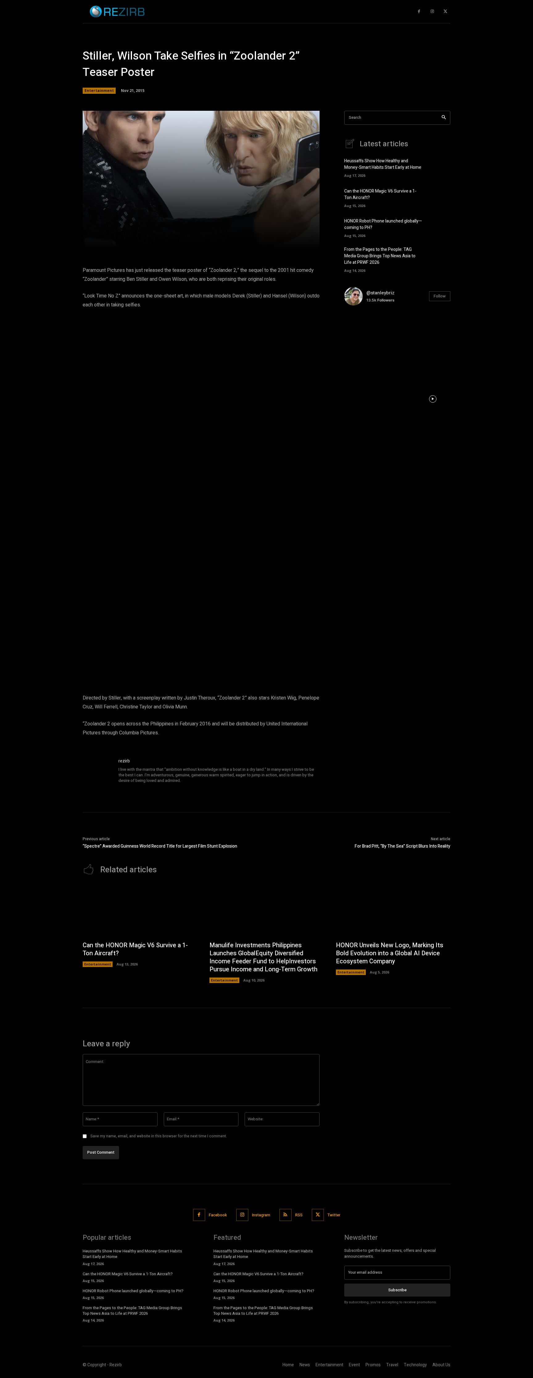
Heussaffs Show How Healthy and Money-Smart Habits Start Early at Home (382, 164)
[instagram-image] (362, 328)
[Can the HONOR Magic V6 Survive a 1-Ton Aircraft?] (439, 197)
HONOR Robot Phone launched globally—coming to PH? (133, 1291)
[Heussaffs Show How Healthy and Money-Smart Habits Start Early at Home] (439, 167)
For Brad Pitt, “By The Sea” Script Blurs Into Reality (402, 846)
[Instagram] (432, 11)
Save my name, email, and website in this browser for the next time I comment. (158, 1136)
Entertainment (99, 90)
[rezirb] (97, 772)
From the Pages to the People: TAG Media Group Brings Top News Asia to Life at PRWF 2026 (379, 256)
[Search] (443, 118)
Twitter (334, 1215)
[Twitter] (445, 11)
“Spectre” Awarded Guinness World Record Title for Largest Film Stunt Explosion (160, 846)
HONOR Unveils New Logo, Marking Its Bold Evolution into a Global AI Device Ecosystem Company (389, 953)
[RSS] (285, 1215)
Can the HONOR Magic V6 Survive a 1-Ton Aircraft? (135, 949)
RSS (299, 1215)
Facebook (218, 1215)
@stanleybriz (380, 292)
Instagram (261, 1215)
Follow (440, 296)
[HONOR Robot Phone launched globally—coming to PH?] (439, 227)
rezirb (124, 761)
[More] (289, 241)
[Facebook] (419, 11)
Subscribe (397, 1290)
